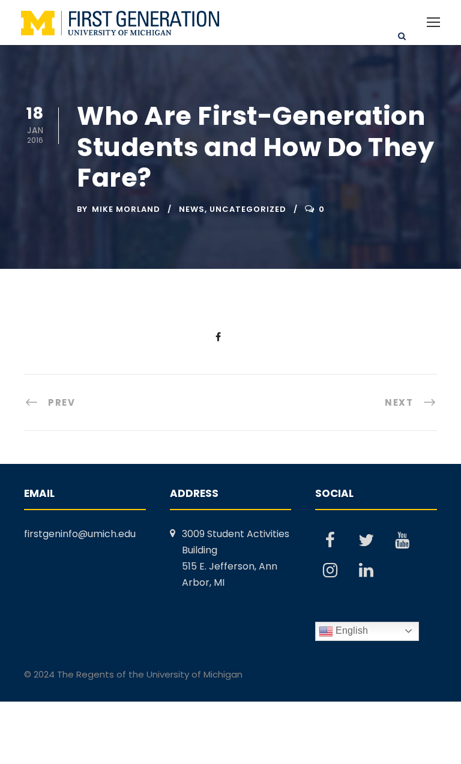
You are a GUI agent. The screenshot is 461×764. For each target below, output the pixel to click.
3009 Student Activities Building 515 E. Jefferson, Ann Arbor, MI (235, 558)
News (192, 209)
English (350, 630)
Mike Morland (126, 209)
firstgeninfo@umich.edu (80, 534)
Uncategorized (247, 209)
